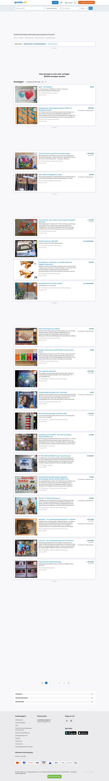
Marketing (18, 741)
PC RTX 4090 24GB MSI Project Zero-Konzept (54, 456)
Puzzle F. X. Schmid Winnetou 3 (49, 498)
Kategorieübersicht (21, 735)
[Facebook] (66, 720)
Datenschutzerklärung (22, 733)
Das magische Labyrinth (47, 371)
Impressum (19, 744)
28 (59, 683)
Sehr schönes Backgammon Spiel (50, 174)
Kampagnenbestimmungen (24, 747)
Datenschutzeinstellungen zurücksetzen (23, 729)
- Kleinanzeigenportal (44, 721)
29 (64, 683)
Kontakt (17, 738)
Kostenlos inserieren (87, 2)
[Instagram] (71, 720)
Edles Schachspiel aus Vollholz (49, 329)
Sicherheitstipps (20, 722)
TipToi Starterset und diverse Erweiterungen (54, 153)
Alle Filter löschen (52, 44)
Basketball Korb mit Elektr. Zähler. (50, 283)
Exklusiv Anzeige (20, 756)
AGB (16, 725)
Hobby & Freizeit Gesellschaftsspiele (34, 44)
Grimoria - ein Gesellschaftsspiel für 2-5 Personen (56, 540)
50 (45, 82)
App (56, 2)
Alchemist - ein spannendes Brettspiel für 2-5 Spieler (57, 519)
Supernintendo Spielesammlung (50, 562)
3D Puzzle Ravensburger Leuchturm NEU (53, 413)
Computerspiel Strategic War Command (53, 392)
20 (42, 82)
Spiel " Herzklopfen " (46, 87)
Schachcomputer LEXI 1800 (48, 241)
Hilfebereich (19, 720)
